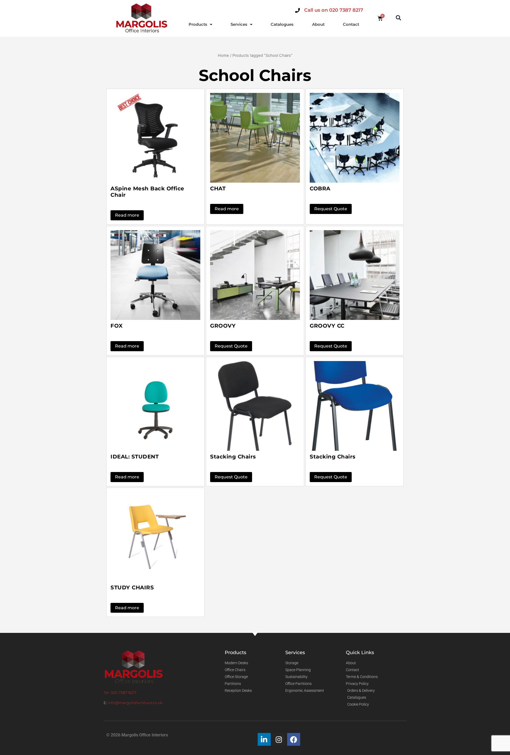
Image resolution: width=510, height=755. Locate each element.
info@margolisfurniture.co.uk (135, 702)
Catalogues (282, 24)
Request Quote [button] (330, 208)
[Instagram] (279, 739)
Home (223, 55)
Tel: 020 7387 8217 (120, 692)
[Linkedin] (264, 739)
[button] (398, 17)
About (318, 24)
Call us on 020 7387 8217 (333, 10)
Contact (351, 24)
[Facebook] (293, 739)
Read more (127, 215)
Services (239, 24)
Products (198, 24)
